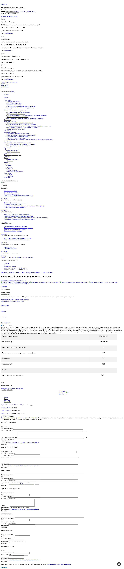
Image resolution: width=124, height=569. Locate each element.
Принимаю (4, 567)
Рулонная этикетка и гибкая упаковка (15, 111)
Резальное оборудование (14, 103)
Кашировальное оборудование (16, 129)
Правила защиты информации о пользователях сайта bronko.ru (19, 418)
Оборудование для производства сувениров (20, 145)
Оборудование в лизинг (7, 299)
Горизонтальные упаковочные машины (18, 133)
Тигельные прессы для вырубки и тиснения (20, 123)
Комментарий (5, 558)
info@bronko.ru (9, 33)
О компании (7, 173)
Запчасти (10, 161)
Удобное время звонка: (7, 439)
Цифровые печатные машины (16, 114)
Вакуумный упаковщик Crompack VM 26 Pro (14, 272)
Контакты (7, 177)
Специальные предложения (15, 171)
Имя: (2, 426)
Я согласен (20, 442)
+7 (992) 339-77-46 (6, 410)
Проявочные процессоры (14, 104)
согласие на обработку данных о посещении (58, 564)
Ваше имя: (4, 451)
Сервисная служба (12, 159)
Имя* (2, 551)
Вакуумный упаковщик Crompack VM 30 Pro (40, 272)
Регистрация (13, 16)
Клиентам (7, 164)
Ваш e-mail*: (4, 453)
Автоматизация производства (12, 155)
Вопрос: (3, 505)
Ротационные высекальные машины (17, 117)
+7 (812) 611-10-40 (19, 11)
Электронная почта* (6, 554)
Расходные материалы (13, 152)
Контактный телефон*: (7, 428)
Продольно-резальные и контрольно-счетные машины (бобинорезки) (27, 115)
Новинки (6, 94)
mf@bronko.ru (9, 50)
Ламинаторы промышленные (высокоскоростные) (21, 106)
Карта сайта (7, 402)
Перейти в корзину (17, 388)
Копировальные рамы (13, 101)
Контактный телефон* (7, 552)
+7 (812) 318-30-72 (17, 405)
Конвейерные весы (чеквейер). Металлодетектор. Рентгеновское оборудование (30, 139)
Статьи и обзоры (12, 170)
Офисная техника (12, 150)
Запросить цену (5, 294)
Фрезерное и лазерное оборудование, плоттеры (21, 144)
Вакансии (10, 176)
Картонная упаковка (10, 121)
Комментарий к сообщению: (9, 437)
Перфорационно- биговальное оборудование (20, 107)
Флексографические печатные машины (18, 112)
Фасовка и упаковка (10, 132)
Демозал (9, 167)
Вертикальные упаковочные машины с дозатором (21, 135)
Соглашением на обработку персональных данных (24, 559)
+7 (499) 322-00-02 (30, 11)
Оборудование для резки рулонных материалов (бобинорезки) (25, 118)
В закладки (4, 286)
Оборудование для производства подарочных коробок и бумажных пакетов (29, 126)
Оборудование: (5, 482)
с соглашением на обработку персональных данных (24, 442)
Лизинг (9, 165)
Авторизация (4, 16)
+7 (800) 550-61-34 (6, 82)
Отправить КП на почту (22, 299)
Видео (6, 162)
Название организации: (8, 475)
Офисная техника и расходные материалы (16, 149)
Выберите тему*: (5, 441)
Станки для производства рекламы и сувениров (18, 142)
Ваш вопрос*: (5, 464)
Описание (6, 326)
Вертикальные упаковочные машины (18, 136)
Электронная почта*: (7, 430)
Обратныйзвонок (62, 392)
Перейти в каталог (6, 388)
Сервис (6, 158)
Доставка (10, 168)
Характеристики (16, 326)
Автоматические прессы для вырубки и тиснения (21, 124)
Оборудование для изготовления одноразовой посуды (22, 127)
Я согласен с (21, 559)
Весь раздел (7, 109)
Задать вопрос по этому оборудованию (12, 301)
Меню (12, 91)
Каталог (6, 97)
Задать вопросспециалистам (5, 86)
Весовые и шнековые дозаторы (16, 138)
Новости (9, 174)
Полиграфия (7, 100)
